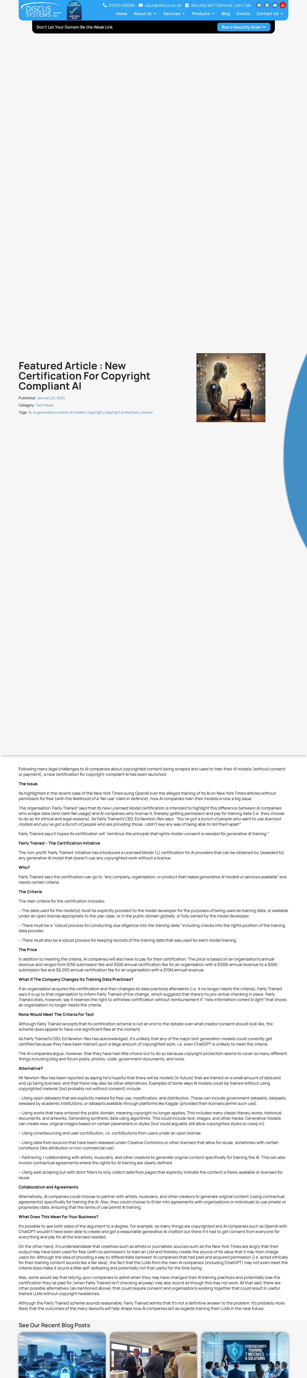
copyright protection (121, 412)
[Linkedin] (267, 5)
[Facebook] (259, 5)
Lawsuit (146, 412)
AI (29, 412)
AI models (77, 412)
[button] (145, 13)
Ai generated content (50, 412)
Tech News (44, 405)
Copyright (95, 412)
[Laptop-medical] (282, 5)
